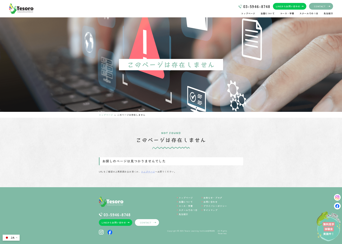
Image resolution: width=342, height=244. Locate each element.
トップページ (248, 13)
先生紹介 (328, 13)
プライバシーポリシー (215, 206)
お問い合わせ (210, 202)
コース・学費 (287, 13)
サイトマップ (210, 210)
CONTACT (320, 6)
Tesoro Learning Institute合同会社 (200, 231)
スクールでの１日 (309, 13)
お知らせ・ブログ (212, 198)
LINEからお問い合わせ (288, 6)
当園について (268, 13)
